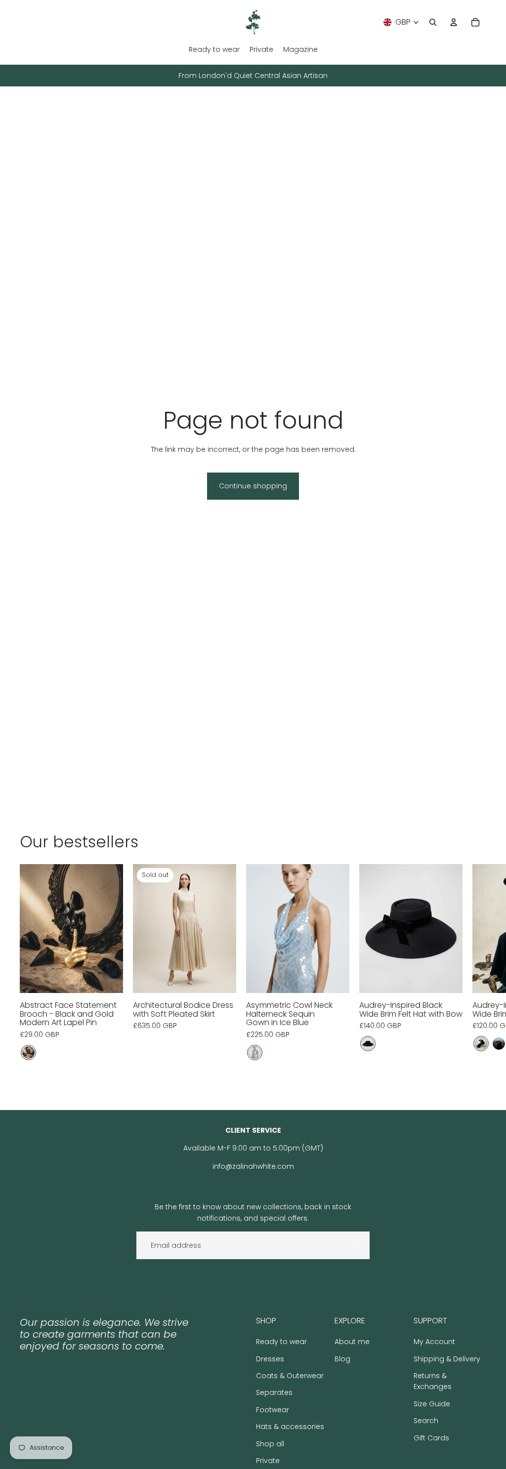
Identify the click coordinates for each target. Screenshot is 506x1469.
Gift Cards (431, 1438)
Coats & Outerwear (290, 1376)
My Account (434, 1342)
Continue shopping (253, 486)
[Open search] (433, 22)
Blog (342, 1359)
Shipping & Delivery (447, 1359)
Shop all (270, 1444)
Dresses (270, 1359)
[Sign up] (355, 1245)
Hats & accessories (290, 1426)
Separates (274, 1392)
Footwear (272, 1410)
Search (426, 1421)
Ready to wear (281, 1342)
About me (352, 1342)
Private (268, 1461)
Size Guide (432, 1404)
